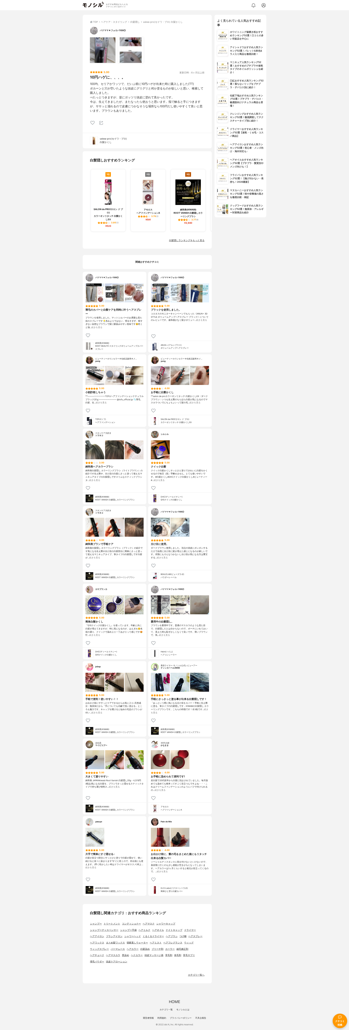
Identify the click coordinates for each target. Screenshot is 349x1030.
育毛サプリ (189, 955)
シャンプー (96, 923)
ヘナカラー (137, 955)
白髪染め (145, 949)
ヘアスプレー (195, 936)
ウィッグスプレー (99, 949)
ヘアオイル (158, 930)
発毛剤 (177, 955)
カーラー (170, 949)
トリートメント (112, 923)
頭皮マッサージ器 (154, 955)
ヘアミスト (156, 942)
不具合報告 (200, 1018)
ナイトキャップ (174, 930)
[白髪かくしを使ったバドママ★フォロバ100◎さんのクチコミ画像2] (131, 50)
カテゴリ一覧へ (196, 975)
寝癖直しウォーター (137, 942)
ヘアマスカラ (113, 955)
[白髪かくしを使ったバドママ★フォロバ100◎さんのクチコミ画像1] (102, 50)
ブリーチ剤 (157, 949)
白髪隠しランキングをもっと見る (186, 240)
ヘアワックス (97, 942)
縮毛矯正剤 (182, 949)
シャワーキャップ (165, 923)
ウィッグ (189, 942)
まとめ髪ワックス (115, 942)
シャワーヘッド (132, 936)
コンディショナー (131, 923)
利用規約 (161, 1018)
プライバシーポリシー (181, 1018)
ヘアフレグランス (172, 942)
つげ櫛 (182, 936)
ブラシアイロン (114, 936)
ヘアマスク (149, 923)
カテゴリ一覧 (166, 1009)
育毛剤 (168, 955)
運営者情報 (148, 1018)
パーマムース (118, 949)
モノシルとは (182, 1009)
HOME (174, 1001)
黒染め (125, 955)
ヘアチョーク (97, 955)
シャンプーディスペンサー (104, 930)
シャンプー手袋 (128, 930)
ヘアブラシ (172, 936)
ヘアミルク (144, 930)
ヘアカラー (133, 949)
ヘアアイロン (97, 936)
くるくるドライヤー (153, 936)
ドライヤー (190, 930)
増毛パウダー (97, 961)
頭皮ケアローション (116, 961)
